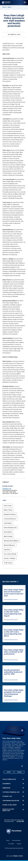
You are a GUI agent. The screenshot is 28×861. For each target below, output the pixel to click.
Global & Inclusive (9, 805)
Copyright (19, 843)
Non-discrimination (16, 840)
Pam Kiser (7, 549)
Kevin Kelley (8, 532)
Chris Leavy (8, 505)
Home (4, 7)
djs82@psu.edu (6, 489)
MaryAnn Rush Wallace (11, 541)
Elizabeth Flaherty (10, 514)
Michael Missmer (9, 545)
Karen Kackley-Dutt (10, 527)
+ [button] (23, 779)
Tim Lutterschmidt (10, 554)
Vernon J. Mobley (9, 558)
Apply (9, 772)
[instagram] (10, 766)
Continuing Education (10, 800)
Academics (6, 783)
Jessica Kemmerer (10, 519)
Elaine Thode (8, 510)
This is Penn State (9, 779)
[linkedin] (14, 766)
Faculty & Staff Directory (8, 809)
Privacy (7, 840)
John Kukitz (8, 523)
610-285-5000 (20, 821)
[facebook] (6, 766)
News (9, 7)
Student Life (7, 796)
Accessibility (11, 843)
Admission (6, 788)
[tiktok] (22, 766)
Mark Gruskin (8, 536)
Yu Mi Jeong (8, 563)
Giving (19, 772)
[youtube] (18, 766)
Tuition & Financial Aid (10, 792)
